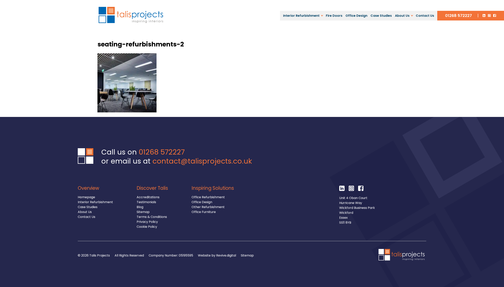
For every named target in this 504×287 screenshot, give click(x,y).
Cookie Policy (147, 226)
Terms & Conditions (152, 217)
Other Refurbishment (208, 207)
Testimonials (146, 202)
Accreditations (148, 197)
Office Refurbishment (208, 197)
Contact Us (425, 15)
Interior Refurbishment (301, 15)
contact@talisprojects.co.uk (202, 161)
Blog (140, 207)
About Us (402, 15)
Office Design (356, 15)
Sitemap (143, 212)
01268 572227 (458, 15)
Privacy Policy (147, 221)
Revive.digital (226, 255)
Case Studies (381, 15)
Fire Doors (334, 15)
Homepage (86, 197)
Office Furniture (204, 212)
